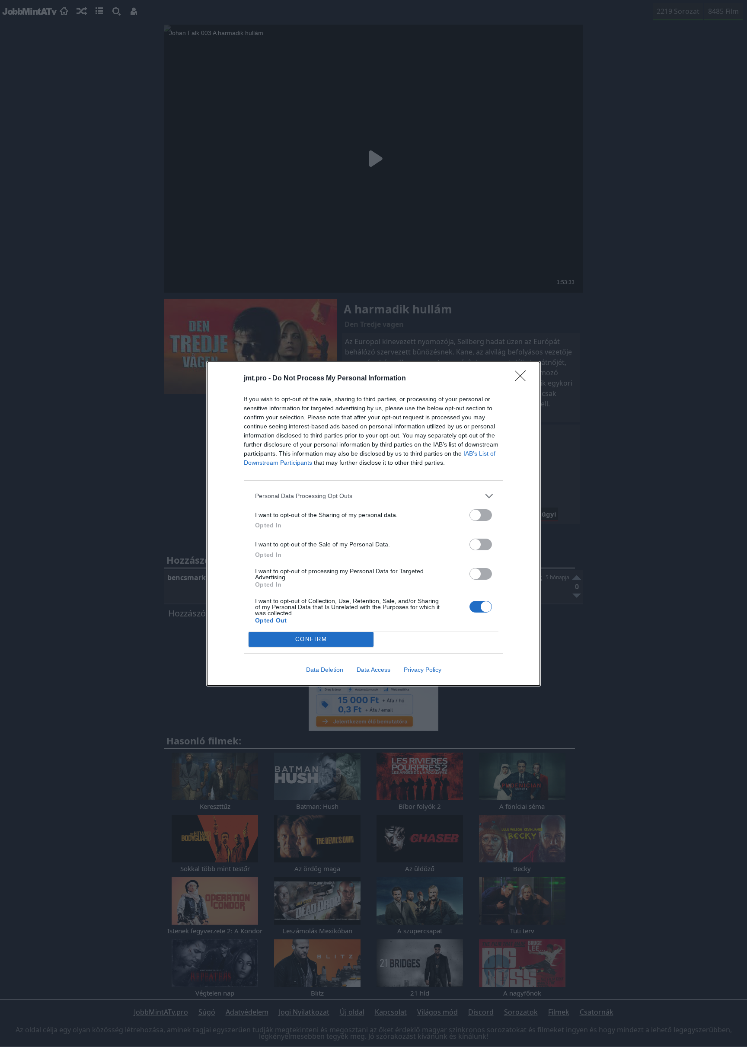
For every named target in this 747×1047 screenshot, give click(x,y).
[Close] (523, 378)
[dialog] (373, 524)
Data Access (373, 669)
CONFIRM (311, 639)
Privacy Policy (422, 669)
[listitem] (373, 496)
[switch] (480, 515)
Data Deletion (324, 669)
